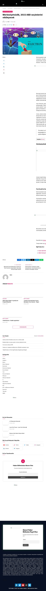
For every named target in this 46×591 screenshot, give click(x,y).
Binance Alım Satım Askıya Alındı (17, 433)
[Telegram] (29, 585)
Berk (8, 21)
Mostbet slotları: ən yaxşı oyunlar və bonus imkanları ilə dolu (14, 342)
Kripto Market (26, 298)
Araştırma (5, 298)
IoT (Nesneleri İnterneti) (15, 421)
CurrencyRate (40, 335)
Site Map (4, 579)
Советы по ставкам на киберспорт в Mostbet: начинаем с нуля (16, 347)
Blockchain (5, 366)
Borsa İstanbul (5, 370)
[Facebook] (4, 60)
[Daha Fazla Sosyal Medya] (16, 25)
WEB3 (4, 393)
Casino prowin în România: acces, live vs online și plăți (13, 339)
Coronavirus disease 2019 (8, 344)
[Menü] (3, 4)
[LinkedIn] (4, 66)
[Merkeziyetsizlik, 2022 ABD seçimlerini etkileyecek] (23, 41)
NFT (3, 385)
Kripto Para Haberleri (7, 383)
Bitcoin (4, 362)
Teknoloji (4, 391)
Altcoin (4, 358)
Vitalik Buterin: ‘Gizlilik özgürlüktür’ (11, 320)
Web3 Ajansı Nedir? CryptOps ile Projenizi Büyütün (10, 301)
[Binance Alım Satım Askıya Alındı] (5, 435)
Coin (3, 371)
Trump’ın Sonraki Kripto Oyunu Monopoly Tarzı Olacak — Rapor (31, 301)
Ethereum (4, 375)
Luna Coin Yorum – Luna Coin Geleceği (18, 427)
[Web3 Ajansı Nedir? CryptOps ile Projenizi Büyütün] (12, 291)
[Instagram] (26, 585)
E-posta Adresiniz (23, 472)
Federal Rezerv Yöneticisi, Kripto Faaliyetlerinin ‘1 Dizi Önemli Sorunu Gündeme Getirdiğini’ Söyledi (33, 268)
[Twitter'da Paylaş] (12, 25)
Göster (42, 139)
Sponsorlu (5, 389)
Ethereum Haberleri (6, 377)
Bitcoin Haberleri (6, 364)
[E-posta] (4, 73)
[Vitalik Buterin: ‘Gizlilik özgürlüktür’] (12, 311)
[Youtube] (23, 585)
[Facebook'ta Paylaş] (10, 25)
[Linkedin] (16, 585)
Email (24, 539)
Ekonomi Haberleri (6, 373)
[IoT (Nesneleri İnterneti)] (5, 422)
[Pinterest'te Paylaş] (14, 25)
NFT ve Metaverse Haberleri (8, 387)
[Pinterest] (4, 70)
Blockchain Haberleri (7, 11)
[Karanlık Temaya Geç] (42, 4)
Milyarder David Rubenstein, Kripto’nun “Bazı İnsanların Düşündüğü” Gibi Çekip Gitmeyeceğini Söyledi (12, 268)
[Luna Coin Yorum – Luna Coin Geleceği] (5, 428)
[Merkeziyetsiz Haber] (23, 5)
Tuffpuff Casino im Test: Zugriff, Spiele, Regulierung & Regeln (15, 349)
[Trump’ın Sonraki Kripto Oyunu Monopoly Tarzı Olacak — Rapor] (33, 291)
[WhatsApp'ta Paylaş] (8, 25)
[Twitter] (4, 63)
